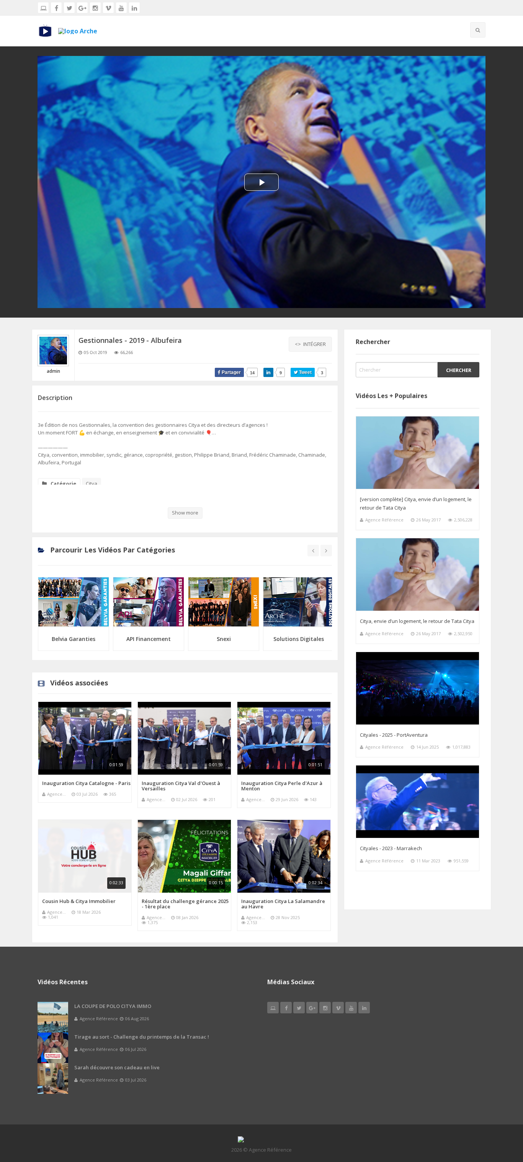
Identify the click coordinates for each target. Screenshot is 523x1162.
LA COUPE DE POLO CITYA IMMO (112, 1006)
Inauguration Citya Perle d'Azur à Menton (281, 786)
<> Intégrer (310, 344)
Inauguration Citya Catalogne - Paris (86, 783)
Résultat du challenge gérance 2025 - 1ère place (185, 904)
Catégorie (63, 483)
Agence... (56, 794)
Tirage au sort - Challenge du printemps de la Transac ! (141, 1036)
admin (53, 371)
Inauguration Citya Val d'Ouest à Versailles (181, 786)
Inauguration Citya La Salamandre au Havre (283, 904)
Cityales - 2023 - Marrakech (391, 848)
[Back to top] (498, 1114)
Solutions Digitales (223, 638)
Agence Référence (384, 520)
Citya (91, 483)
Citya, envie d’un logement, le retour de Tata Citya (417, 621)
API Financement (73, 638)
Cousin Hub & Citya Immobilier (79, 901)
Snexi (149, 638)
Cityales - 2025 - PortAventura (394, 734)
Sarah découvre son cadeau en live (117, 1067)
